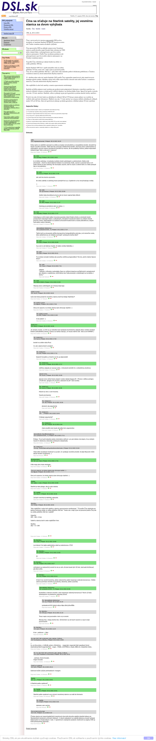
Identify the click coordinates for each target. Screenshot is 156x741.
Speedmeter (7, 40)
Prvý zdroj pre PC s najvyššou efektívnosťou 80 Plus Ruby (12, 113)
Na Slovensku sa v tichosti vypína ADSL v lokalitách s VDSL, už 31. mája (11, 62)
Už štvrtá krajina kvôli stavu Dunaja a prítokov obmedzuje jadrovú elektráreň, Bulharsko (45, 117)
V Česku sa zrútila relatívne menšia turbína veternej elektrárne (11, 82)
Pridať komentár (31, 728)
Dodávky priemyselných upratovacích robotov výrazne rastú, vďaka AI (11, 101)
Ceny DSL (7, 23)
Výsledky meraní (8, 29)
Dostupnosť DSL (8, 25)
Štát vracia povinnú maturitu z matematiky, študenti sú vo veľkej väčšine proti (12, 77)
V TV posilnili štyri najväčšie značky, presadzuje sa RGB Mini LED (12, 129)
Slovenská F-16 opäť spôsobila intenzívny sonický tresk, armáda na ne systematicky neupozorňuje (12, 95)
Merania (13, 40)
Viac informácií (119, 738)
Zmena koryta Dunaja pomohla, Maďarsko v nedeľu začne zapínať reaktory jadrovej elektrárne (12, 88)
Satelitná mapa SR (9, 33)
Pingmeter (7, 42)
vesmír (43, 28)
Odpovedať (33, 152)
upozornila (49, 40)
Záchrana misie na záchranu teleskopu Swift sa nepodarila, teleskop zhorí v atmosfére (12, 107)
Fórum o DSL (8, 27)
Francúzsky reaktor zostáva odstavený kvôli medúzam (11, 117)
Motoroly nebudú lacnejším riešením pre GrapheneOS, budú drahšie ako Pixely (43, 109)
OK (148, 738)
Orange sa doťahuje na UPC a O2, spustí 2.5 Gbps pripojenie (12, 67)
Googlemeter (7, 44)
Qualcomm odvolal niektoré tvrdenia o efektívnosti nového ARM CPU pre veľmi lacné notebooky (12, 122)
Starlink (38, 28)
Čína (33, 28)
